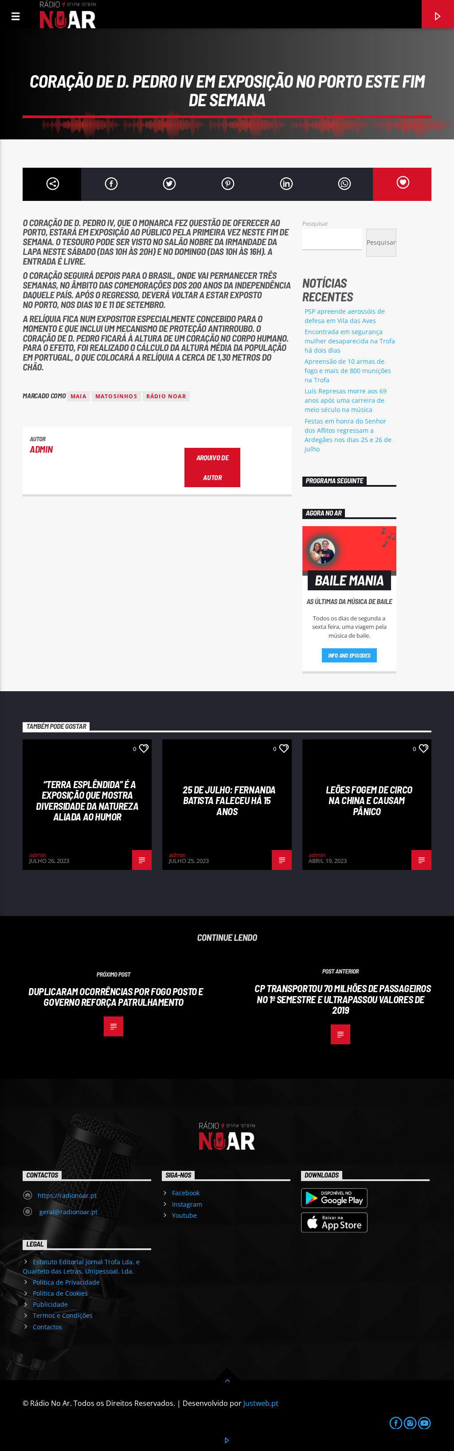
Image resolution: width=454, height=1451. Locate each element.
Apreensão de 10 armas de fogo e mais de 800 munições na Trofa (348, 370)
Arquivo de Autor (212, 467)
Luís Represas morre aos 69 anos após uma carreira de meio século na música (346, 400)
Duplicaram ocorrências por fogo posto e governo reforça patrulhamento (115, 996)
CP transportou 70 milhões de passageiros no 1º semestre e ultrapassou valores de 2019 (342, 999)
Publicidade (50, 1304)
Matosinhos (116, 396)
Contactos (47, 1327)
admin (41, 448)
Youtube (184, 1215)
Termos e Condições (63, 1315)
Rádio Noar (166, 396)
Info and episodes (349, 655)
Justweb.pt (260, 1403)
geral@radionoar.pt (68, 1212)
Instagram (187, 1204)
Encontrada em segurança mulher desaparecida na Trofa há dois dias (350, 340)
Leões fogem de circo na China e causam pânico (369, 800)
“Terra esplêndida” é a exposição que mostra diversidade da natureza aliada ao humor (87, 800)
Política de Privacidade (66, 1282)
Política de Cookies (60, 1293)
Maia (78, 396)
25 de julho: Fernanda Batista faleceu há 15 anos (229, 800)
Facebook (186, 1193)
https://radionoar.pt (67, 1195)
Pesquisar (315, 223)
